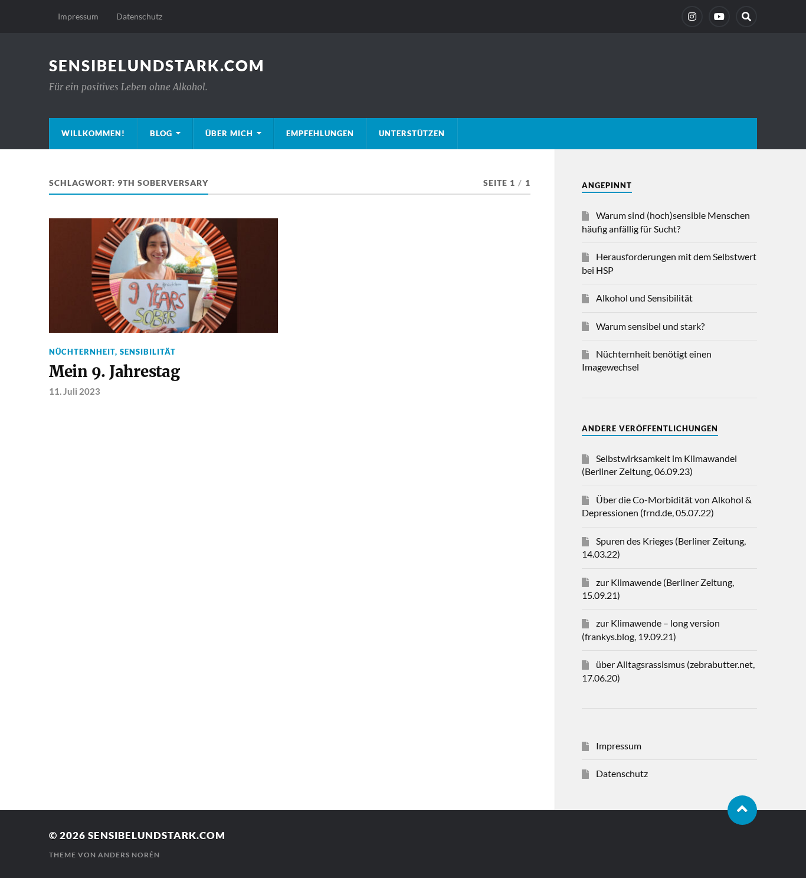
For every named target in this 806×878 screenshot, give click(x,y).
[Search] (746, 16)
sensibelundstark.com (156, 65)
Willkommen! (93, 133)
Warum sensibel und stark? (650, 326)
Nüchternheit (82, 351)
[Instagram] (692, 16)
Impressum (78, 16)
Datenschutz (139, 16)
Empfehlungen (320, 133)
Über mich (229, 133)
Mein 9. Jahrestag (114, 371)
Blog (161, 133)
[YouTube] (719, 16)
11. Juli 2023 (74, 391)
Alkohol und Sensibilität (644, 297)
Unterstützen (412, 133)
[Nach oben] (742, 810)
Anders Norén (129, 854)
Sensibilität (148, 351)
